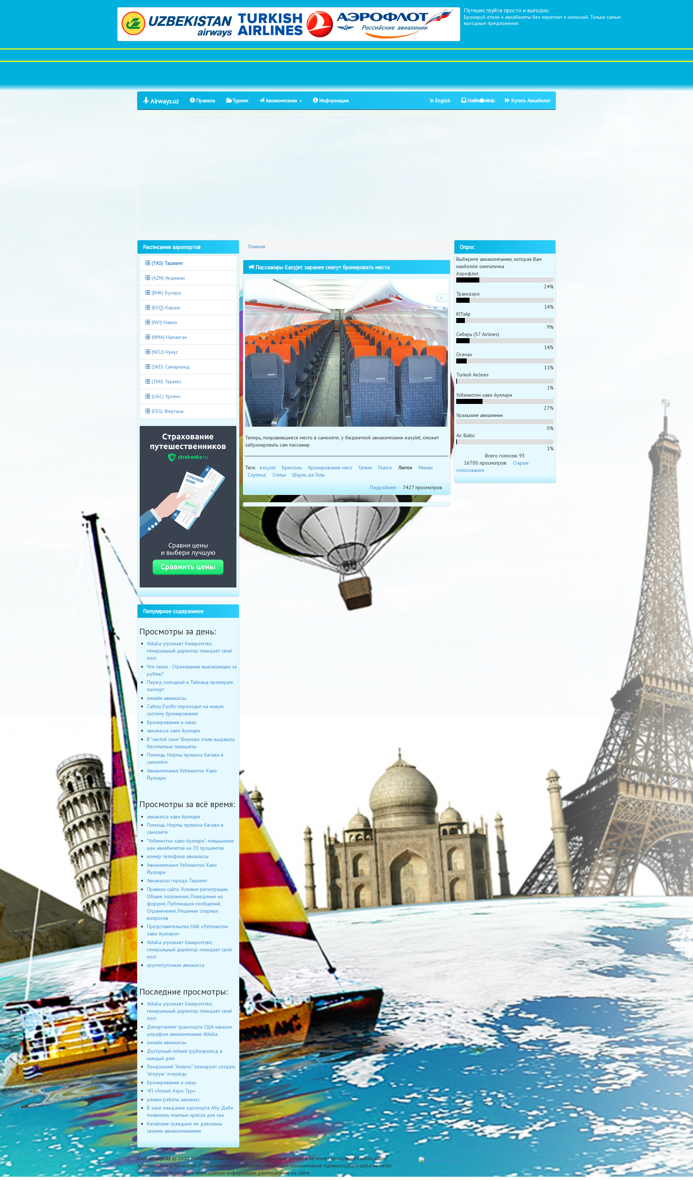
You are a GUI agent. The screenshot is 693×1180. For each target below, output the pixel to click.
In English (440, 100)
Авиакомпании (281, 100)
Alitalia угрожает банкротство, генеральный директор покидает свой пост (189, 650)
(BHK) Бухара (165, 292)
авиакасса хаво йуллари (173, 730)
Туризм (239, 100)
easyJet (267, 467)
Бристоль (292, 467)
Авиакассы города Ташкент (177, 880)
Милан (426, 467)
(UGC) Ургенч (165, 396)
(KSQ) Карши (165, 307)
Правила (205, 100)
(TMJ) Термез (165, 381)
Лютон (405, 467)
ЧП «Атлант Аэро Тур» (171, 1091)
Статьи (279, 474)
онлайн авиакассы (166, 698)
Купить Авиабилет (530, 100)
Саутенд (257, 474)
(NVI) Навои (163, 322)
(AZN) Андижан (167, 278)
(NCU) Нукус (164, 352)
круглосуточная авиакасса (175, 965)
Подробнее (383, 487)
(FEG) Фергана (166, 411)
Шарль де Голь (308, 474)
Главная (256, 246)
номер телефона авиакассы (178, 856)
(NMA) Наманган (168, 337)
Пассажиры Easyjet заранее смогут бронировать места (322, 267)
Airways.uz (164, 101)
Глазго (385, 467)
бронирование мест (330, 467)
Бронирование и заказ (171, 722)
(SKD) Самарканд (169, 366)
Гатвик (365, 467)
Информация (333, 100)
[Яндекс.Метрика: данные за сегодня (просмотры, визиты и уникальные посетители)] (439, 1160)
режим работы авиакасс (173, 1099)
